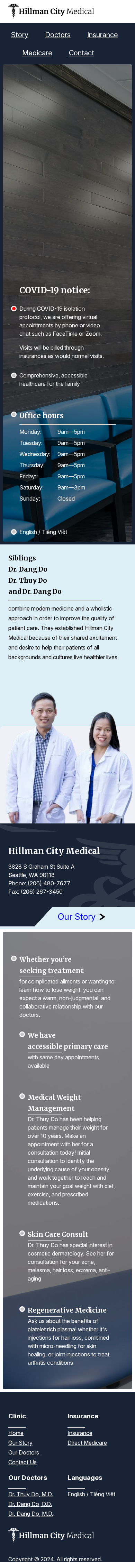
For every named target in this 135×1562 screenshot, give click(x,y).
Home (16, 1432)
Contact (81, 53)
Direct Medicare (87, 1442)
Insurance (102, 35)
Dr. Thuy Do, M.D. (30, 1494)
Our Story (77, 916)
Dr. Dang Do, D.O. (30, 1503)
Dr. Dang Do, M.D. (30, 1513)
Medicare (37, 53)
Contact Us (22, 1462)
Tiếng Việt (54, 531)
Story (19, 35)
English (28, 531)
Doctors (58, 35)
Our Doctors (23, 1452)
